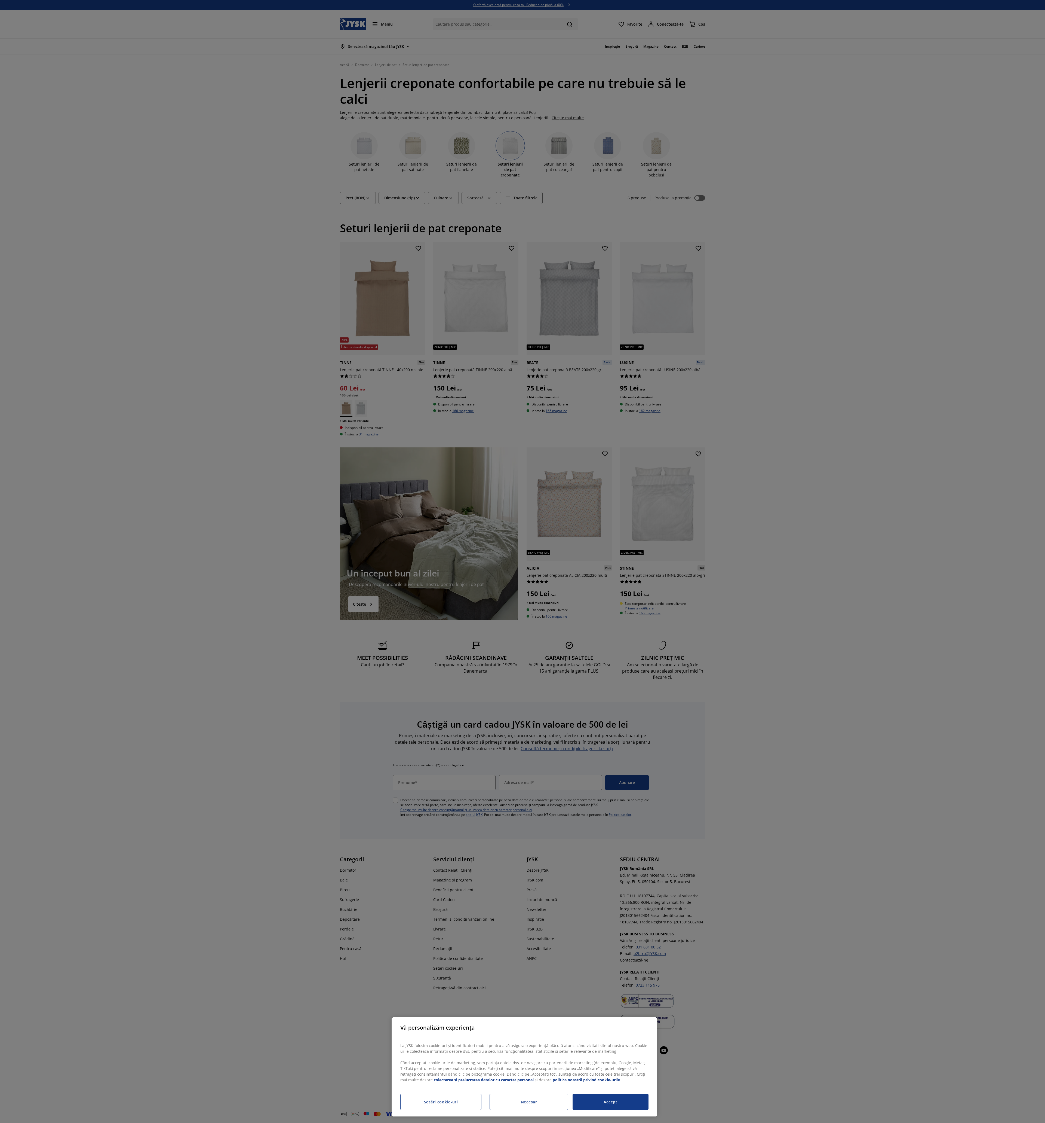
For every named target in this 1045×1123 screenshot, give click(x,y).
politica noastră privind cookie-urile (586, 1079)
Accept (610, 1101)
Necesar (529, 1101)
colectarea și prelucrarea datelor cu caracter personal (484, 1079)
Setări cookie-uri (441, 1101)
